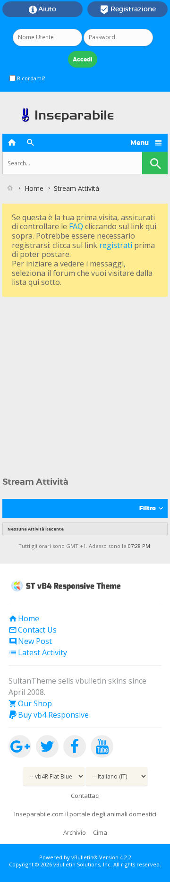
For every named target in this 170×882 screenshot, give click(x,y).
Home (34, 188)
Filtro (147, 508)
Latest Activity (37, 652)
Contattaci (85, 795)
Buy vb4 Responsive (48, 715)
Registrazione (128, 9)
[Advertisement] (85, 384)
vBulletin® (84, 857)
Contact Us (32, 630)
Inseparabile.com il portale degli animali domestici (85, 814)
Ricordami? (30, 78)
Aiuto (42, 9)
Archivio (74, 832)
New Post (30, 641)
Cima (100, 832)
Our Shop (30, 703)
